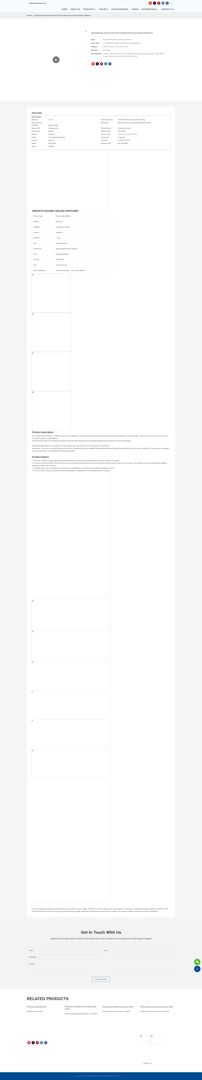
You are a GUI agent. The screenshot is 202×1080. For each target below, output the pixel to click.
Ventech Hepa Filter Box (35, 1011)
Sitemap (124, 1076)
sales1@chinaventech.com (102, 1054)
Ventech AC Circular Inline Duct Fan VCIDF (155, 1011)
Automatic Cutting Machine (149, 1053)
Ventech (29, 15)
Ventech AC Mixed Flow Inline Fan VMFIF (116, 1011)
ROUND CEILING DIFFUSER (127, 134)
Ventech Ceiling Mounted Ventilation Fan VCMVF (81, 1014)
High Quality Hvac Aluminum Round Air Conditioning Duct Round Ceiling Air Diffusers (63, 15)
